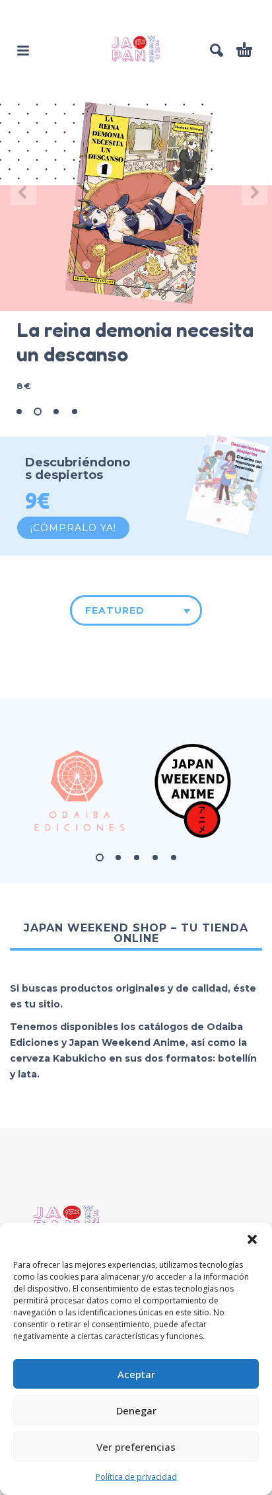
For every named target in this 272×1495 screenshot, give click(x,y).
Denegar (136, 1410)
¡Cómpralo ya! (73, 528)
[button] (252, 1239)
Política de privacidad (136, 1476)
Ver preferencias (136, 1446)
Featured (115, 610)
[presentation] (20, 192)
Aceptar (136, 1374)
